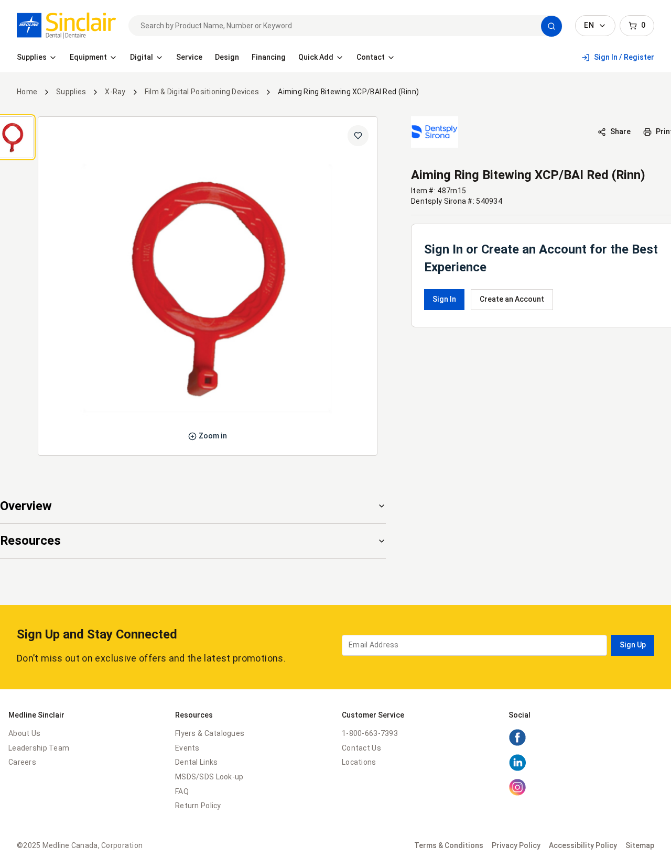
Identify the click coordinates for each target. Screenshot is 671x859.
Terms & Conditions (448, 845)
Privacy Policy (516, 845)
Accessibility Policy (583, 845)
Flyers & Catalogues (209, 733)
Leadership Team (38, 748)
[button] (551, 26)
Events (187, 748)
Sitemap (639, 845)
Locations (359, 762)
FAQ (182, 791)
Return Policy (198, 805)
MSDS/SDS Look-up (209, 777)
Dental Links (196, 762)
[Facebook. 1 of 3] (517, 744)
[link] (66, 26)
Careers (22, 762)
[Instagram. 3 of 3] (517, 793)
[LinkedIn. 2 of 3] (517, 769)
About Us (24, 733)
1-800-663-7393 (370, 733)
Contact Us (361, 748)
